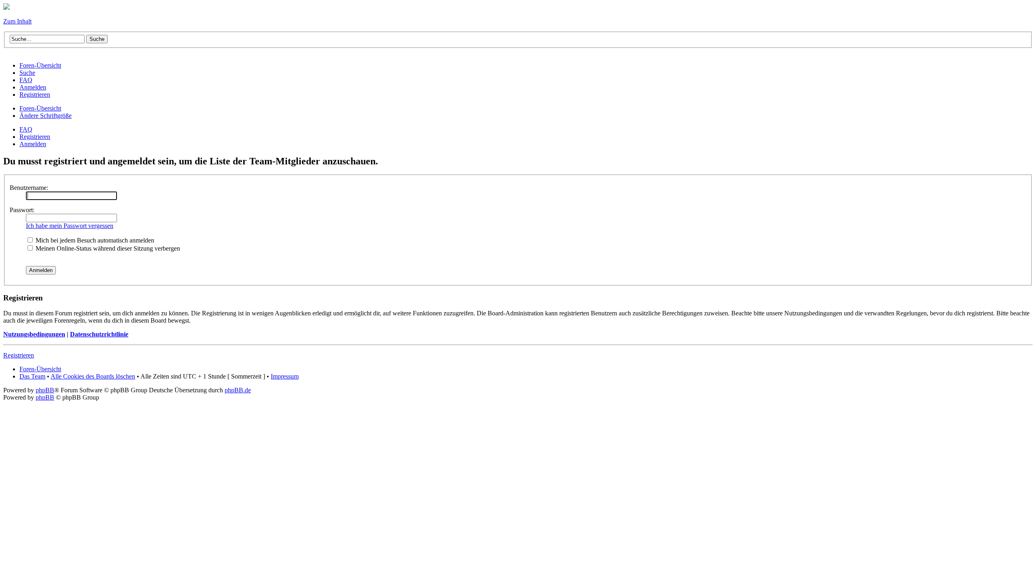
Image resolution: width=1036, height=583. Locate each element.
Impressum (285, 376)
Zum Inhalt (17, 21)
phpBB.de (238, 390)
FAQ (25, 129)
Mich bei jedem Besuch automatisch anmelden (94, 240)
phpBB (45, 390)
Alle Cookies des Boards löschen (93, 376)
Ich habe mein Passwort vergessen (69, 225)
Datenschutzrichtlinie (99, 334)
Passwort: (22, 209)
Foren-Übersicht (40, 108)
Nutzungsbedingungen (34, 334)
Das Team (32, 376)
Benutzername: (29, 187)
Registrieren (34, 136)
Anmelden (32, 143)
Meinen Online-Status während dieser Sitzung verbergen (107, 248)
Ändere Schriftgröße (45, 115)
